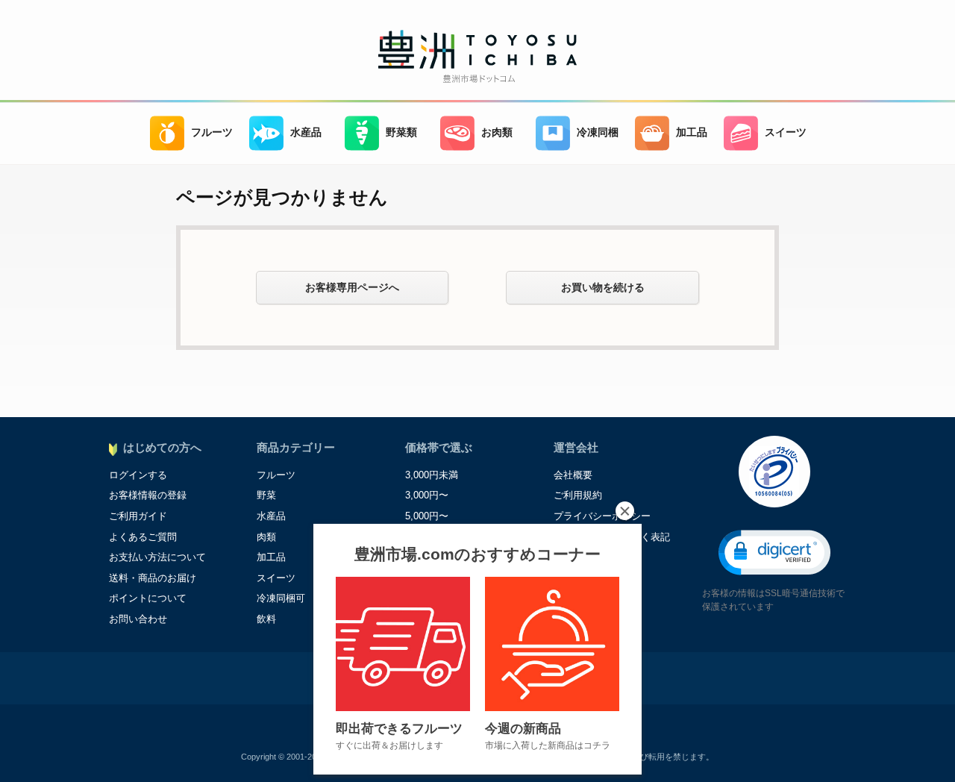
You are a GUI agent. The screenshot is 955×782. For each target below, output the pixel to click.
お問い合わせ (138, 619)
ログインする (138, 475)
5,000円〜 (426, 516)
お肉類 (497, 132)
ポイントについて (148, 598)
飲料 (266, 619)
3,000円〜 (426, 495)
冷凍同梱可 (281, 598)
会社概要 (573, 475)
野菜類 (401, 132)
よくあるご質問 (143, 536)
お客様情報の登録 (148, 495)
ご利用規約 (578, 495)
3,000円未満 (431, 475)
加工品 (691, 132)
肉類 (266, 536)
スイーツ (786, 132)
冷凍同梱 (598, 132)
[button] (774, 552)
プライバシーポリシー (602, 516)
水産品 (306, 132)
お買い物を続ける (603, 287)
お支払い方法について (157, 557)
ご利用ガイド (138, 516)
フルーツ (212, 132)
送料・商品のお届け (152, 578)
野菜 (266, 495)
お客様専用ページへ (352, 287)
